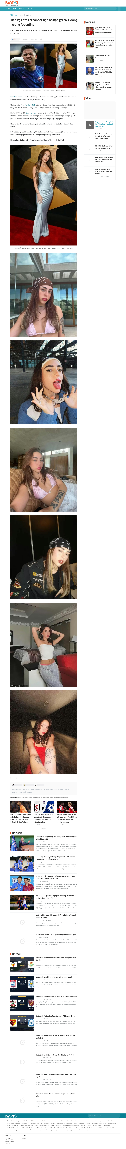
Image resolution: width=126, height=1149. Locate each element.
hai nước (95, 1125)
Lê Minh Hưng (39, 1127)
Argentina (22, 792)
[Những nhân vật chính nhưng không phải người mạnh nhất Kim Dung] (22, 922)
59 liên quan (48, 920)
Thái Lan (63, 1121)
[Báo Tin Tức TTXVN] (37, 842)
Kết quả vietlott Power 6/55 (13, 1123)
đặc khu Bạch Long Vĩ (49, 1127)
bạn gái (67, 789)
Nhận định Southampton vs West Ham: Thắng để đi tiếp (56, 997)
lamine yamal (92, 1127)
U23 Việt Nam (101, 1127)
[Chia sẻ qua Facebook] (11, 778)
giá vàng (35, 1130)
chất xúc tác (54, 789)
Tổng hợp (24, 1138)
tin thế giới (79, 1130)
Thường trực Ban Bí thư (82, 1127)
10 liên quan (45, 841)
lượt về (29, 1130)
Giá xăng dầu (81, 1125)
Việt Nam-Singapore (99, 1121)
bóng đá (74, 1125)
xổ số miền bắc (60, 1127)
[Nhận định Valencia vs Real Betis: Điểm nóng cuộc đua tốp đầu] (22, 964)
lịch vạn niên (106, 1125)
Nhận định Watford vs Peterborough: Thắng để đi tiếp (55, 1016)
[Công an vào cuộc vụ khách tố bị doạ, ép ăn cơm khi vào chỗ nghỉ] (90, 160)
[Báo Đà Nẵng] (12, 825)
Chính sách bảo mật (10, 1141)
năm (81, 1121)
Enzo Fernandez (16, 97)
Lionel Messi (109, 1121)
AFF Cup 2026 (22, 1130)
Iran (100, 1125)
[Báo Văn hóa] (37, 862)
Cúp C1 (76, 1121)
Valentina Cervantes (36, 789)
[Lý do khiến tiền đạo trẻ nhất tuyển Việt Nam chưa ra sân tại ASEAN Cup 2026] (90, 31)
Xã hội (8, 1130)
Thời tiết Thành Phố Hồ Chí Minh (31, 1121)
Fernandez (46, 789)
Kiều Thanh (81, 1123)
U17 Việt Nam (87, 1130)
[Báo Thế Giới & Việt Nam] (14, 39)
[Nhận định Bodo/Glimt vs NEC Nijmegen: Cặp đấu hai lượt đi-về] (22, 1042)
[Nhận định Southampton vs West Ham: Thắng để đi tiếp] (22, 1003)
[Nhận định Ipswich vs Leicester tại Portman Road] (22, 984)
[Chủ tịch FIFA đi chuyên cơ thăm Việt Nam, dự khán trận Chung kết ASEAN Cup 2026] (90, 71)
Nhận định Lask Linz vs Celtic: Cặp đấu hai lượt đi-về (55, 1055)
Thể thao (13, 15)
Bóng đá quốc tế (25, 15)
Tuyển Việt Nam (70, 1127)
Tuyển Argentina (29, 785)
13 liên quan (48, 1040)
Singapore (56, 1121)
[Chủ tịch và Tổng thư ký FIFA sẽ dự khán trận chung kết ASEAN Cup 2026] (22, 843)
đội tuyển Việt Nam (111, 1127)
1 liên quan (34, 39)
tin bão (52, 1125)
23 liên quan (46, 862)
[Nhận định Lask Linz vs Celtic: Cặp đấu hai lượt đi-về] (22, 1062)
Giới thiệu (8, 1138)
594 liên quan (45, 881)
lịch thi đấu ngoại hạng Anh (42, 1125)
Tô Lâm (8, 1125)
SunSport (14, 792)
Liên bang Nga (25, 1123)
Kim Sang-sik (21, 1127)
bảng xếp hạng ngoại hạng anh (57, 1130)
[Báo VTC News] (97, 34)
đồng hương (26, 789)
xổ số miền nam (35, 1123)
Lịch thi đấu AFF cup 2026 (26, 1125)
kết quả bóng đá (112, 1123)
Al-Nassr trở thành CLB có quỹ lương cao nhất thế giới (56, 935)
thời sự (88, 1123)
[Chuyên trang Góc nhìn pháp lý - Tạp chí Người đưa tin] (35, 825)
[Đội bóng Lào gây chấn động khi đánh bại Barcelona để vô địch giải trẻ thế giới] (22, 902)
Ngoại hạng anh (70, 1130)
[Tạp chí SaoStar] (38, 920)
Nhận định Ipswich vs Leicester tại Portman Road (54, 977)
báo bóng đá (15, 1125)
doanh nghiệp (95, 1123)
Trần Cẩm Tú (103, 1123)
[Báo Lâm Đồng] (59, 825)
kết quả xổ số (10, 1121)
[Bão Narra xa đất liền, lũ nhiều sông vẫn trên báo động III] (90, 172)
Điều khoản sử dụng (10, 1140)
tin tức (75, 1123)
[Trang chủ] (12, 3)
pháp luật (58, 1125)
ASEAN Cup (14, 1130)
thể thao (69, 1123)
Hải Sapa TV (18, 1121)
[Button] (119, 9)
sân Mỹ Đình (70, 1121)
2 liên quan (48, 1057)
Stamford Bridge (30, 105)
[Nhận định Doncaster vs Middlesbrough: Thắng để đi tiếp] (22, 1101)
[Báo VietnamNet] (96, 92)
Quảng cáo (8, 1143)
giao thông (49, 1121)
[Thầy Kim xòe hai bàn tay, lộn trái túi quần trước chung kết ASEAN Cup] (90, 137)
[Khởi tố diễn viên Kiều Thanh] (90, 59)
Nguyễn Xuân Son (61, 1123)
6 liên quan (106, 176)
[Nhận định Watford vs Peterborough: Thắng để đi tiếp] (22, 1023)
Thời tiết (43, 1121)
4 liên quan (47, 963)
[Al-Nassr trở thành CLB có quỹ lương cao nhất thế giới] (22, 941)
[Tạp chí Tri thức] (96, 141)
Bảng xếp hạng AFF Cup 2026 (48, 1123)
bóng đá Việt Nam (11, 1127)
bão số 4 (89, 1125)
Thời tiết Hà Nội (67, 1125)
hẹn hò (61, 789)
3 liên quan (102, 150)
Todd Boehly (29, 792)
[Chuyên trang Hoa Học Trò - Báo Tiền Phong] (37, 881)
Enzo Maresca (31, 113)
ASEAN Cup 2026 (88, 1121)
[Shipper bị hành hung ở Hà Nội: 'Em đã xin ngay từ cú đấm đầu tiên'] (90, 125)
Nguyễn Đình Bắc (43, 1130)
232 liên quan (105, 141)
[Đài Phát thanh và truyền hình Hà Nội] (97, 176)
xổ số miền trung (30, 1127)
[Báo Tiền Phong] (96, 76)
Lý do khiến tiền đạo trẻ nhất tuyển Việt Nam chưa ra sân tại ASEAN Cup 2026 (103, 30)
